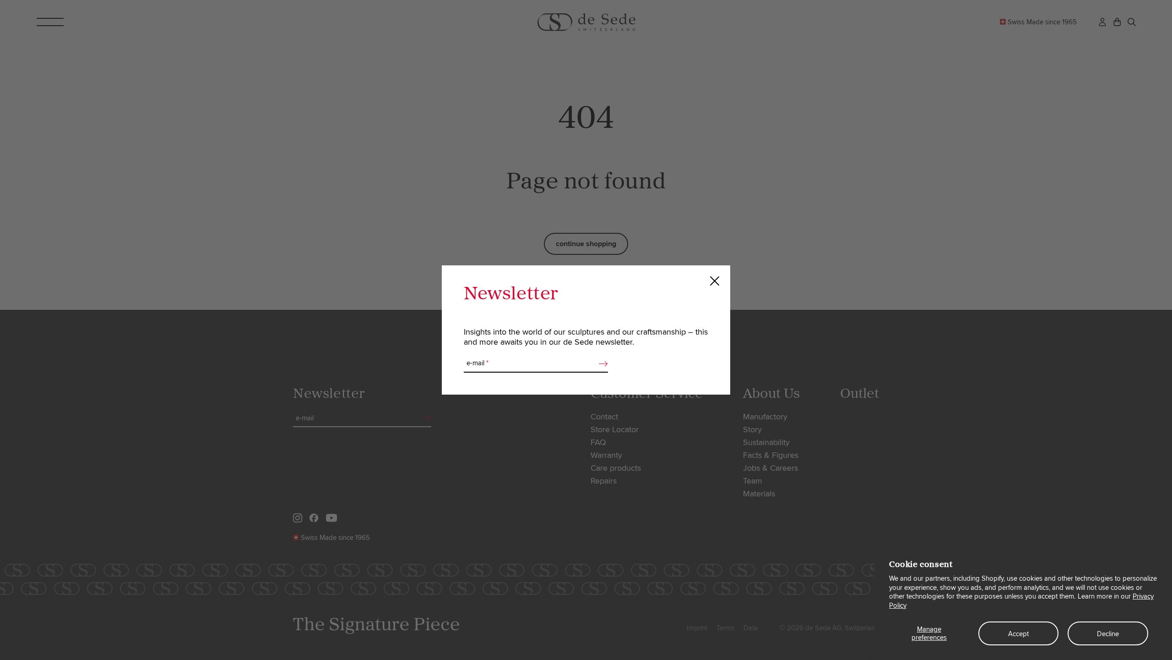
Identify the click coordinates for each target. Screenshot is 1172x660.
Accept (1018, 634)
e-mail (477, 363)
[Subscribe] (600, 363)
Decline (1108, 634)
